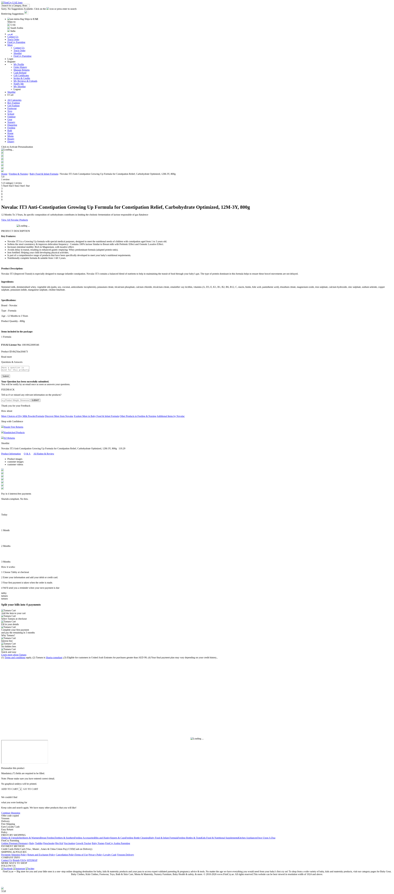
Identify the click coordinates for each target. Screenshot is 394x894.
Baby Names (98, 843)
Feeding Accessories (84, 837)
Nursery (11, 122)
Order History (20, 67)
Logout (17, 89)
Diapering (12, 125)
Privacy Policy (95, 854)
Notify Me (19, 83)
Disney (10, 141)
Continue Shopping (10, 813)
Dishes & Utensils (10, 837)
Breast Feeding (47, 837)
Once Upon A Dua (266, 837)
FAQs (23, 860)
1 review (5, 179)
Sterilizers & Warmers (29, 837)
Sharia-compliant (54, 657)
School (10, 114)
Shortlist (18, 53)
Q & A (27, 453)
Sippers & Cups (117, 837)
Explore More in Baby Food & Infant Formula (96, 416)
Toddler (39, 843)
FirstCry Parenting (22, 56)
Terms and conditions (15, 657)
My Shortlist (20, 86)
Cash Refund (20, 72)
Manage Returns (22, 70)
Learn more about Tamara (13, 654)
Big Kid (59, 843)
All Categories (14, 100)
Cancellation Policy (65, 854)
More (10, 45)
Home (10, 133)
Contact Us (19, 47)
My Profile (19, 64)
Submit (5, 376)
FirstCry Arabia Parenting (117, 843)
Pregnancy (23, 843)
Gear (9, 119)
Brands (16, 860)
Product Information (11, 453)
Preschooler (49, 843)
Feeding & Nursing (18, 174)
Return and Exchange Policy (41, 854)
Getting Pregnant (9, 843)
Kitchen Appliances (247, 837)
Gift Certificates (21, 75)
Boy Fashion (13, 103)
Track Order (19, 50)
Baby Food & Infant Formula (44, 174)
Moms (10, 136)
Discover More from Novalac (59, 416)
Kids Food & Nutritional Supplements (219, 837)
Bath (9, 130)
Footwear (12, 108)
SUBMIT (35, 400)
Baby (31, 843)
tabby (4, 593)
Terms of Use (81, 854)
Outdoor (11, 116)
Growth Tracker (83, 843)
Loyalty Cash (109, 854)
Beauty (10, 139)
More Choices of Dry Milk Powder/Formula (22, 416)
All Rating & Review (43, 453)
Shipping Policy (19, 854)
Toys (9, 111)
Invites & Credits (22, 78)
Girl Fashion (13, 105)
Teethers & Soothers (64, 837)
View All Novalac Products (14, 220)
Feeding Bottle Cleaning (137, 837)
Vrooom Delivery (125, 854)
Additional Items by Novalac (171, 416)
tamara (4, 596)
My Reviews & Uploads (25, 81)
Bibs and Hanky (102, 837)
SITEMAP (32, 860)
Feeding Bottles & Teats (189, 837)
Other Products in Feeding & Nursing (138, 416)
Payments (6, 854)
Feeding (11, 127)
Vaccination (69, 843)
